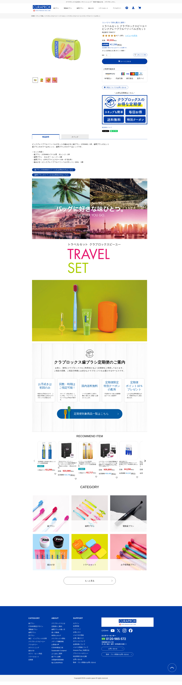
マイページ (77, 629)
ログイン (76, 623)
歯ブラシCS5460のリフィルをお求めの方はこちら (53, 170)
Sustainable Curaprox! (59, 650)
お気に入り (77, 632)
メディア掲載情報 (57, 641)
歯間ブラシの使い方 (58, 629)
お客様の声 (55, 644)
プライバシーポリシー (80, 653)
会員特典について (79, 644)
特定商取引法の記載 (80, 656)
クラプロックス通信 (58, 638)
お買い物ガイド (78, 638)
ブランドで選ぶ (40, 16)
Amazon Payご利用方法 (81, 650)
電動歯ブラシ (33, 629)
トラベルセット (33, 656)
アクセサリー (33, 644)
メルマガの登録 (78, 635)
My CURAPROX (57, 663)
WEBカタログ (56, 635)
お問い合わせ (77, 659)
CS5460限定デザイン (35, 626)
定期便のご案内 (56, 626)
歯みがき (31, 650)
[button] (34, 461)
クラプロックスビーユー (51, 16)
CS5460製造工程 (57, 647)
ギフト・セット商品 (35, 653)
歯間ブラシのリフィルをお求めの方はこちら (51, 175)
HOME (33, 16)
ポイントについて (79, 641)
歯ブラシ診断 (56, 656)
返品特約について (107, 127)
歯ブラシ (31, 623)
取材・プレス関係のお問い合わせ (84, 662)
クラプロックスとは (58, 623)
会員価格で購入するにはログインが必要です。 (115, 47)
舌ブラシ (31, 635)
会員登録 (76, 626)
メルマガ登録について (80, 647)
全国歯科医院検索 (57, 659)
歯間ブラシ (32, 632)
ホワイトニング (33, 647)
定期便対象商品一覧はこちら (91, 413)
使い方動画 (55, 632)
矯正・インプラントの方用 (37, 638)
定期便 (30, 659)
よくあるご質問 (56, 653)
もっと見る (89, 581)
